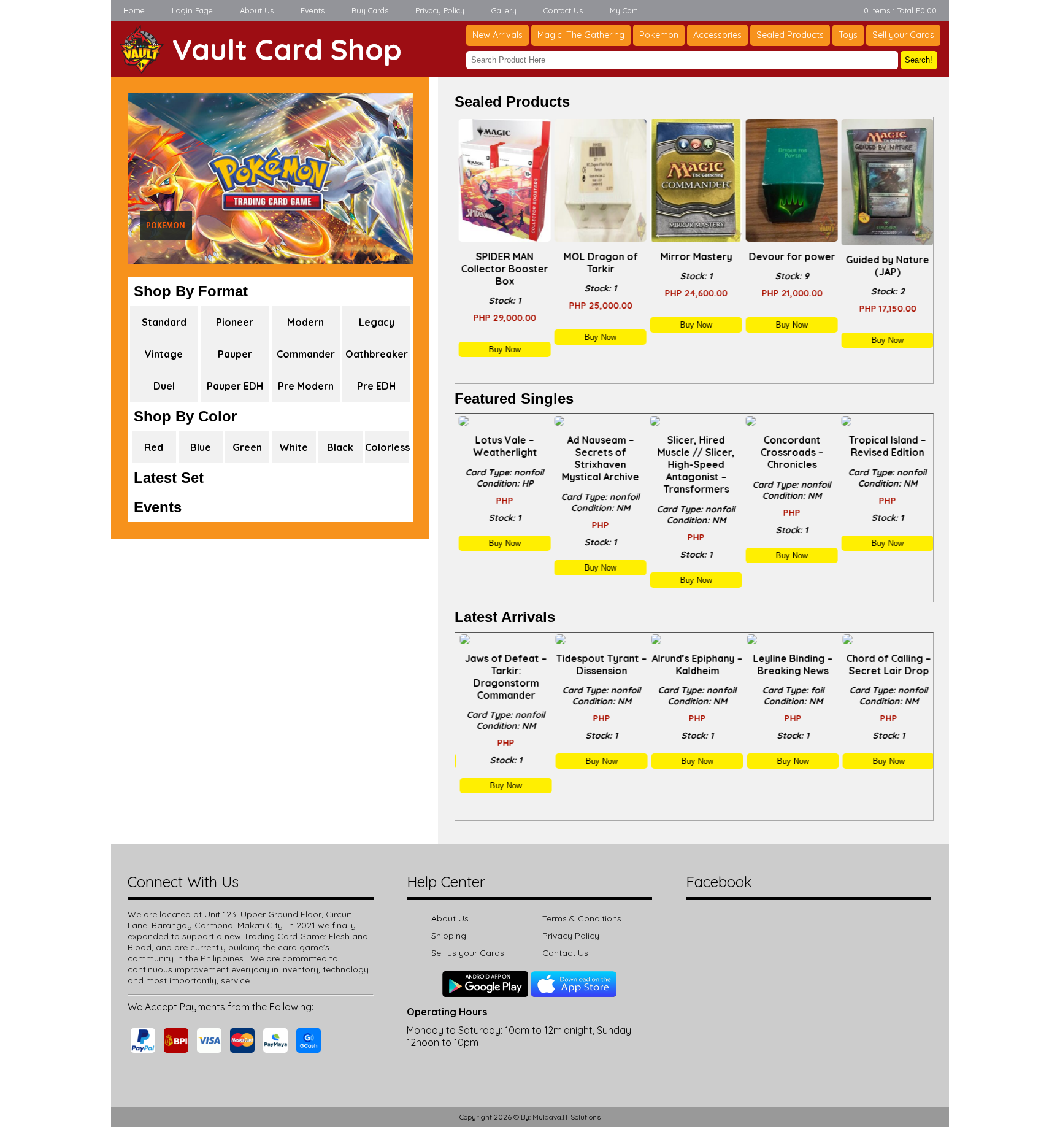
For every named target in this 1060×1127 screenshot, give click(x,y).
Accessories (717, 34)
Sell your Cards (903, 34)
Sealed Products (790, 34)
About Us (257, 10)
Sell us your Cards (467, 952)
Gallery (504, 10)
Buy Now (503, 349)
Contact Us (563, 10)
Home (134, 10)
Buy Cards (369, 10)
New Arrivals (497, 34)
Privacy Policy (439, 10)
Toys (848, 34)
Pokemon (658, 34)
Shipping (448, 935)
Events (313, 10)
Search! (918, 59)
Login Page (192, 10)
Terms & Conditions (581, 918)
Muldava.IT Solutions (566, 1116)
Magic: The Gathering (580, 34)
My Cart (623, 10)
